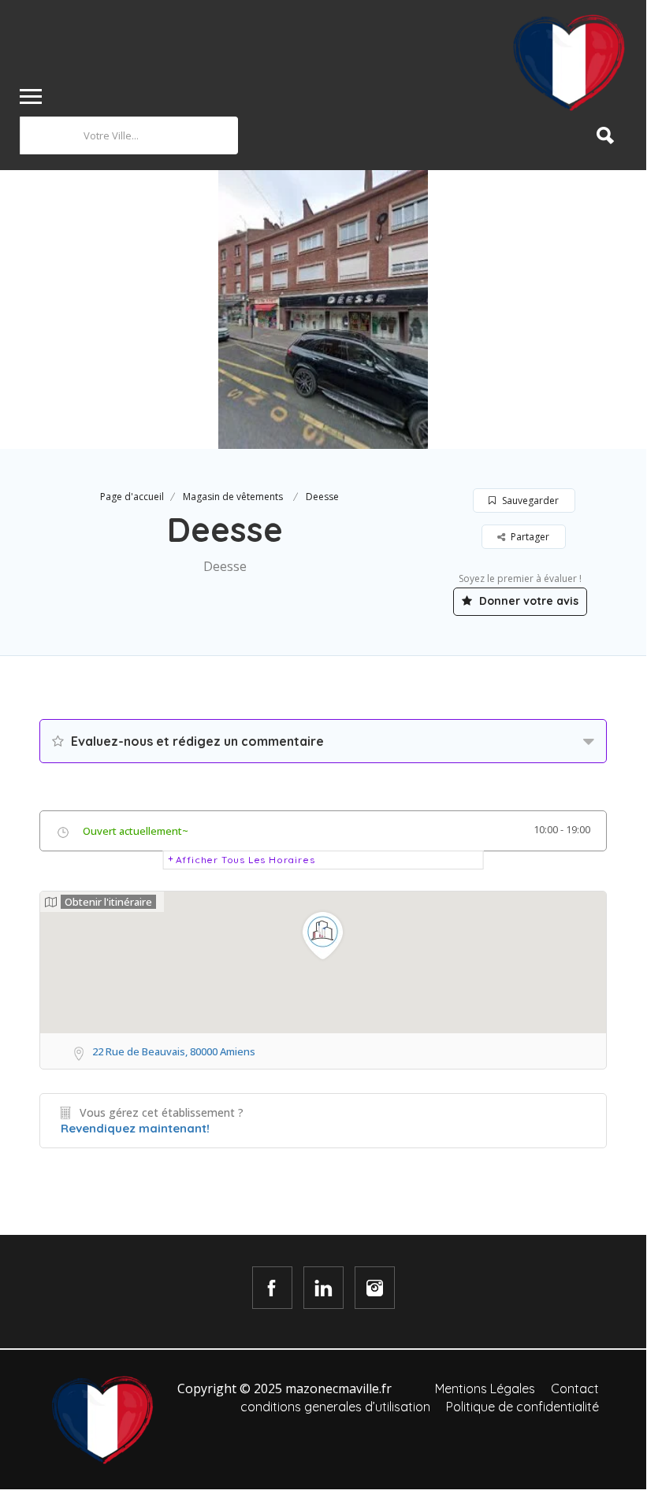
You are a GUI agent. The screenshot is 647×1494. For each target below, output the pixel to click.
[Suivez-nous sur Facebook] (272, 1287)
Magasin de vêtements (233, 496)
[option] (323, 309)
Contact (575, 1388)
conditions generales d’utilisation (335, 1406)
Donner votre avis (527, 601)
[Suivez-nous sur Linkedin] (323, 1287)
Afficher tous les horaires (245, 860)
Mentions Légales (485, 1388)
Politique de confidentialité (522, 1406)
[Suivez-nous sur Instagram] (374, 1287)
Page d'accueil (132, 496)
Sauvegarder (529, 500)
